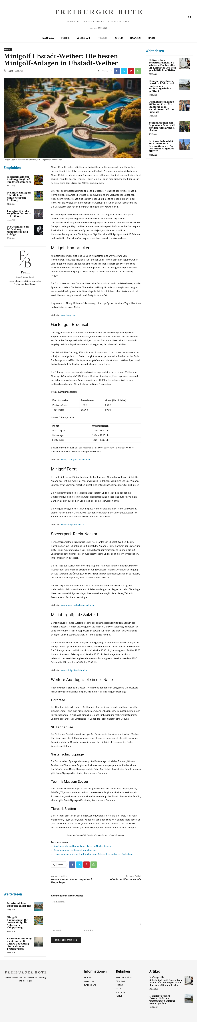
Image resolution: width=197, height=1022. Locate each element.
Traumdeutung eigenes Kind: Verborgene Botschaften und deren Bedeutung (93, 853)
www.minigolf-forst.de (72, 524)
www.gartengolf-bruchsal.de (75, 459)
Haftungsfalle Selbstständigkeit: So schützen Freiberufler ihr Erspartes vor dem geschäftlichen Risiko (162, 65)
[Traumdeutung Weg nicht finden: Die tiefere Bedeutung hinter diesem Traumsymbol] (38, 942)
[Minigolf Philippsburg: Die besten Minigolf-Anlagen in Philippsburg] (38, 920)
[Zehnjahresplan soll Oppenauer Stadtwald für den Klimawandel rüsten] (184, 126)
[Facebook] (117, 71)
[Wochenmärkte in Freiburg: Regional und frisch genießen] (38, 180)
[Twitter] (124, 71)
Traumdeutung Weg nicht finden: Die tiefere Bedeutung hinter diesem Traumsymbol (19, 943)
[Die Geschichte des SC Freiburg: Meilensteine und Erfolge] (38, 230)
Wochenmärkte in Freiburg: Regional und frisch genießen (19, 179)
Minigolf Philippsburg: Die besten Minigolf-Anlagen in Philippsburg (17, 922)
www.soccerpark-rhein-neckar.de (77, 605)
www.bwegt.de (68, 315)
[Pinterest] (131, 71)
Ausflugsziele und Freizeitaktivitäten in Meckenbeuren (82, 845)
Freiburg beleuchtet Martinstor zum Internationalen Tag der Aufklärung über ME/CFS (161, 146)
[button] (189, 17)
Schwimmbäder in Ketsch (125, 879)
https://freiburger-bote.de (25, 277)
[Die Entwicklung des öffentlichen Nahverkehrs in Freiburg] (38, 196)
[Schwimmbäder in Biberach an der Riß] (38, 906)
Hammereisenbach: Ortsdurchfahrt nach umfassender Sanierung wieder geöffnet (162, 86)
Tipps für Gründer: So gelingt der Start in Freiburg (19, 214)
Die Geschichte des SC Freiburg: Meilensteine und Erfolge (18, 230)
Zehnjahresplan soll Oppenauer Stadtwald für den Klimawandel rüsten (162, 126)
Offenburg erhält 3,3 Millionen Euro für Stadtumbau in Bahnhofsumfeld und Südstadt (162, 107)
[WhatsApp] (138, 71)
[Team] (6, 70)
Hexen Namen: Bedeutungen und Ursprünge (71, 881)
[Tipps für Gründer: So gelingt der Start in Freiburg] (38, 214)
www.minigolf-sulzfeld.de (73, 670)
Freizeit (7, 50)
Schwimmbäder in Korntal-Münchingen (75, 849)
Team (10, 70)
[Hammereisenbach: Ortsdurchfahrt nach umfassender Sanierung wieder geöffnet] (184, 84)
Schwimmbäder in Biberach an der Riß (19, 905)
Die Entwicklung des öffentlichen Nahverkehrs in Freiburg (19, 196)
